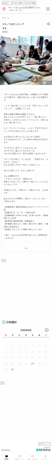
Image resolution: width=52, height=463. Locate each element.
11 (19, 351)
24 (12, 363)
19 (26, 357)
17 (12, 357)
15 (46, 351)
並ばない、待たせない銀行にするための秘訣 (19, 3)
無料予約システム (44, 444)
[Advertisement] (26, 288)
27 (32, 363)
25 (19, 363)
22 (46, 357)
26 (26, 363)
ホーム (7, 18)
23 (6, 363)
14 (39, 351)
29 (46, 363)
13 (32, 351)
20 (32, 357)
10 (12, 351)
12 (26, 351)
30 (6, 369)
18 (19, 357)
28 (39, 363)
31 (12, 369)
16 (6, 357)
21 (39, 357)
